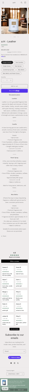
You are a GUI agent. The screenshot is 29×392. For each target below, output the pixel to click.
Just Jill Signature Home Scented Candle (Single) (16, 386)
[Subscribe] (24, 351)
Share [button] (4, 236)
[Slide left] (11, 37)
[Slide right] (18, 37)
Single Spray (7, 66)
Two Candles (19, 62)
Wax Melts (21, 70)
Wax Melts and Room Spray (11, 73)
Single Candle (7, 62)
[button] (3, 2)
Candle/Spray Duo (8, 70)
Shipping (9, 52)
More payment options (14, 94)
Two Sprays (18, 66)
